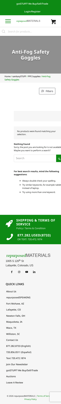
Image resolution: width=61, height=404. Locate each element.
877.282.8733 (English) (18, 345)
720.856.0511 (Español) (18, 352)
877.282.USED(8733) (34, 235)
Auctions (11, 376)
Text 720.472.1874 (16, 358)
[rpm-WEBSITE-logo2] (30, 255)
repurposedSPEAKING (18, 297)
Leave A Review (14, 382)
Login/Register (32, 11)
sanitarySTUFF (19, 76)
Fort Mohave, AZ (15, 303)
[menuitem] (32, 4)
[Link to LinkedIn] (34, 271)
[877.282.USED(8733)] (10, 237)
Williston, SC (13, 333)
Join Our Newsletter (17, 364)
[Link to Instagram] (19, 271)
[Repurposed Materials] (28, 21)
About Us (11, 291)
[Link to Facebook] (11, 271)
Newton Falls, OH (15, 315)
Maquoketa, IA (14, 321)
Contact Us (12, 339)
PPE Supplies (34, 76)
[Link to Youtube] (26, 271)
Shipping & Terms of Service (35, 222)
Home (8, 76)
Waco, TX (11, 327)
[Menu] (8, 21)
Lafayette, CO (13, 309)
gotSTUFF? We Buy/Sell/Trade (32, 3)
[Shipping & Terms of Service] (9, 224)
